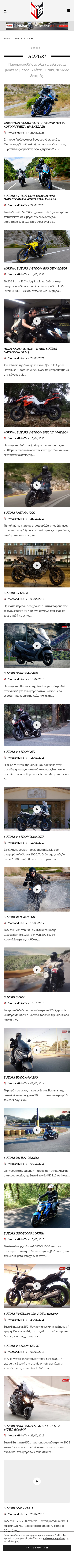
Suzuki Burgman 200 (21, 1077)
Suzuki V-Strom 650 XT (22, 1346)
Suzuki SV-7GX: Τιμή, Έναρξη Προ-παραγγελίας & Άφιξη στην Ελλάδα (30, 197)
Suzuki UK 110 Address (21, 1158)
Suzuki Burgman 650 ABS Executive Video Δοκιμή (32, 1427)
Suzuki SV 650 (14, 997)
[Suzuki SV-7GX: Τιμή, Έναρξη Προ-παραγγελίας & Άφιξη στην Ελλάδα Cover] (37, 173)
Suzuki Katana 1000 (19, 512)
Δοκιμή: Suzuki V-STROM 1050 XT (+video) (36, 432)
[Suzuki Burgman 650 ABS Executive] (37, 1398)
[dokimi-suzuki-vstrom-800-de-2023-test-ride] (37, 246)
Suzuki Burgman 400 (21, 673)
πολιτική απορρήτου (54, 1538)
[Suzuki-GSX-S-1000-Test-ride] (37, 1205)
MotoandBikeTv (17, 132)
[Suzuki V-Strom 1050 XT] (37, 405)
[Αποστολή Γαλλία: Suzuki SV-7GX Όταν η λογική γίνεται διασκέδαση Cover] (37, 101)
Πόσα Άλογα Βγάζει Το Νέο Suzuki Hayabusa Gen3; (30, 350)
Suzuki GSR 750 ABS (19, 1508)
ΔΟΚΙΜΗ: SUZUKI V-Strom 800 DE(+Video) (35, 268)
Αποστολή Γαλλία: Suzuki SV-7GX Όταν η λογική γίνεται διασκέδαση (35, 125)
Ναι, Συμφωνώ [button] (37, 1547)
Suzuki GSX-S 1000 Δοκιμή (24, 1233)
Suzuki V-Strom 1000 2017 (24, 836)
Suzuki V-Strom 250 (19, 751)
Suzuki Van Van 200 (19, 917)
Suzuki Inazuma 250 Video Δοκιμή (31, 1313)
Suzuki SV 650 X (16, 593)
